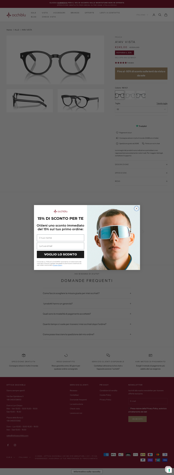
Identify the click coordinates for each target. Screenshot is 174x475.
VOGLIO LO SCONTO (60, 254)
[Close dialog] (136, 208)
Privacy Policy (57, 265)
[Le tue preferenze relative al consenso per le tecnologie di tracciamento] (169, 470)
